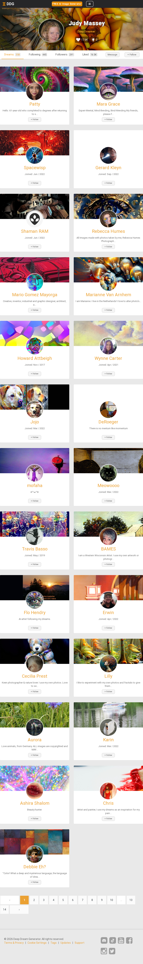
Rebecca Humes (108, 231)
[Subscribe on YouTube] (121, 940)
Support (79, 942)
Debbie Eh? (34, 866)
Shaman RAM (34, 231)
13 (130, 900)
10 (111, 900)
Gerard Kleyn (108, 167)
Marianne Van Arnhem (108, 294)
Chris (108, 803)
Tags (53, 942)
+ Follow (131, 54)
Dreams (12, 54)
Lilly (108, 676)
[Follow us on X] (112, 951)
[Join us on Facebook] (129, 940)
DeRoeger (108, 422)
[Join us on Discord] (104, 940)
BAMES (108, 549)
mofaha (34, 485)
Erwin (108, 612)
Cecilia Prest (34, 676)
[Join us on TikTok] (112, 940)
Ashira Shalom (34, 803)
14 (4, 909)
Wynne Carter (108, 358)
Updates (66, 942)
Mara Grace (108, 104)
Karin (108, 739)
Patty (34, 104)
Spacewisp (35, 167)
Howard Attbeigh (35, 358)
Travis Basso (34, 549)
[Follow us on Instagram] (104, 951)
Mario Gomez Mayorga (34, 294)
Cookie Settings (37, 942)
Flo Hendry (34, 612)
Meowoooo (108, 485)
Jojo (34, 422)
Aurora (35, 739)
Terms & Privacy (14, 942)
